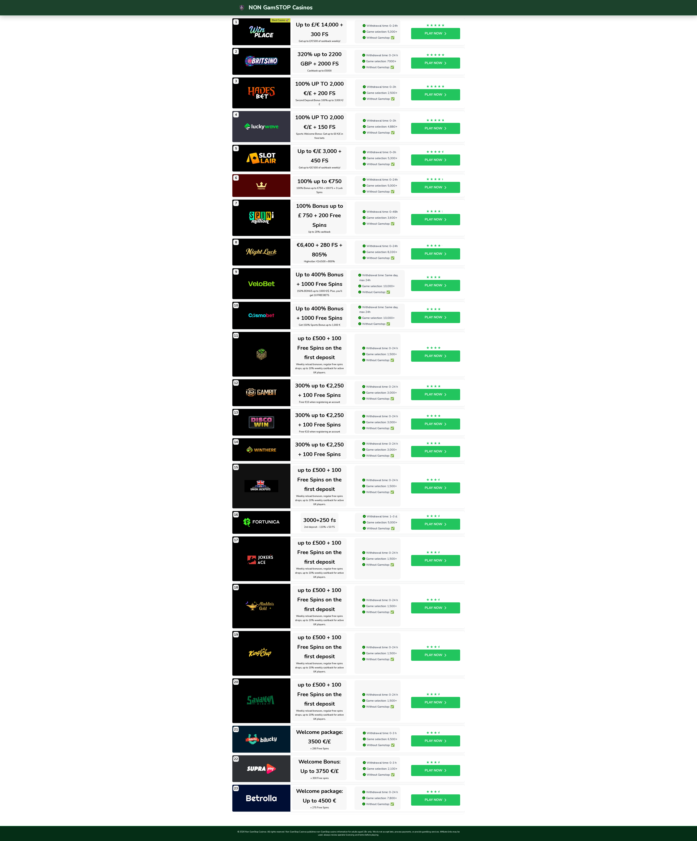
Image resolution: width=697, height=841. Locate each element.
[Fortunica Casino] (261, 522)
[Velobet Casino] (261, 283)
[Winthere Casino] (261, 449)
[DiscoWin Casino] (261, 422)
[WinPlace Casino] (261, 31)
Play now (433, 33)
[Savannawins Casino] (261, 700)
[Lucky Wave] (261, 126)
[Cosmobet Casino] (261, 315)
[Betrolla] (261, 798)
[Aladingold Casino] (261, 606)
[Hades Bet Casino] (261, 93)
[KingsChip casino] (261, 653)
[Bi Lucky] (261, 739)
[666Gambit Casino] (261, 392)
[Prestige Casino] (261, 185)
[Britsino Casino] (261, 61)
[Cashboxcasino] (261, 354)
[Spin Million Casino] (261, 217)
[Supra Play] (261, 768)
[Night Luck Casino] (261, 252)
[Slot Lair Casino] (261, 158)
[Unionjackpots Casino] (261, 486)
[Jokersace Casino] (261, 558)
